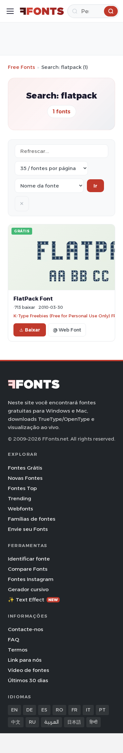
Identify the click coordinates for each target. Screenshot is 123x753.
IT (88, 710)
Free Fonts (21, 67)
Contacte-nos (25, 629)
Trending (19, 498)
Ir (95, 186)
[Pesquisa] (111, 11)
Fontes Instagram (30, 579)
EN (14, 710)
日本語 (74, 722)
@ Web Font (67, 330)
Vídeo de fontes (28, 670)
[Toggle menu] (10, 11)
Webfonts (20, 509)
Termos (18, 650)
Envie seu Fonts (28, 529)
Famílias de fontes (31, 519)
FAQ (13, 639)
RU (32, 722)
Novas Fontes (25, 478)
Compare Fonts (28, 569)
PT (102, 710)
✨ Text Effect (33, 599)
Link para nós (25, 660)
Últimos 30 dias (28, 680)
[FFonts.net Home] (42, 11)
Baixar (32, 330)
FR (74, 710)
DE (29, 710)
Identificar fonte (29, 559)
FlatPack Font (33, 298)
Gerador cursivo (28, 589)
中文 (15, 722)
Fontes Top (22, 488)
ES (44, 710)
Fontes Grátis (25, 468)
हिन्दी (93, 722)
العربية (51, 722)
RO (59, 710)
